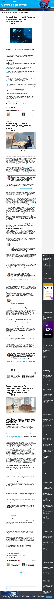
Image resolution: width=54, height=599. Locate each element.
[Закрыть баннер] (17, 591)
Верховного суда (29, 454)
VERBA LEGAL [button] (26, 223)
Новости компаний (10, 105)
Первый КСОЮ (8, 454)
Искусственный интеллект (18, 367)
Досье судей (15, 12)
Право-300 (3, 12)
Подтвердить (49, 596)
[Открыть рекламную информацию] (52, 299)
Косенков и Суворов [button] (22, 161)
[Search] (41, 12)
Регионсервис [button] (14, 481)
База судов (21, 12)
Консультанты (9, 367)
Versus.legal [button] (8, 469)
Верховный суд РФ (22, 555)
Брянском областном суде (25, 448)
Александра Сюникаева (13, 555)
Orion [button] (7, 239)
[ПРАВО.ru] (4, 9)
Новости (45, 255)
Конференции (8, 12)
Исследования (26, 12)
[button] (11, 23)
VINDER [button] (32, 202)
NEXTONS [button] (26, 168)
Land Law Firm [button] (23, 520)
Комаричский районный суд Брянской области (14, 436)
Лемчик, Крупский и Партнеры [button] (26, 279)
